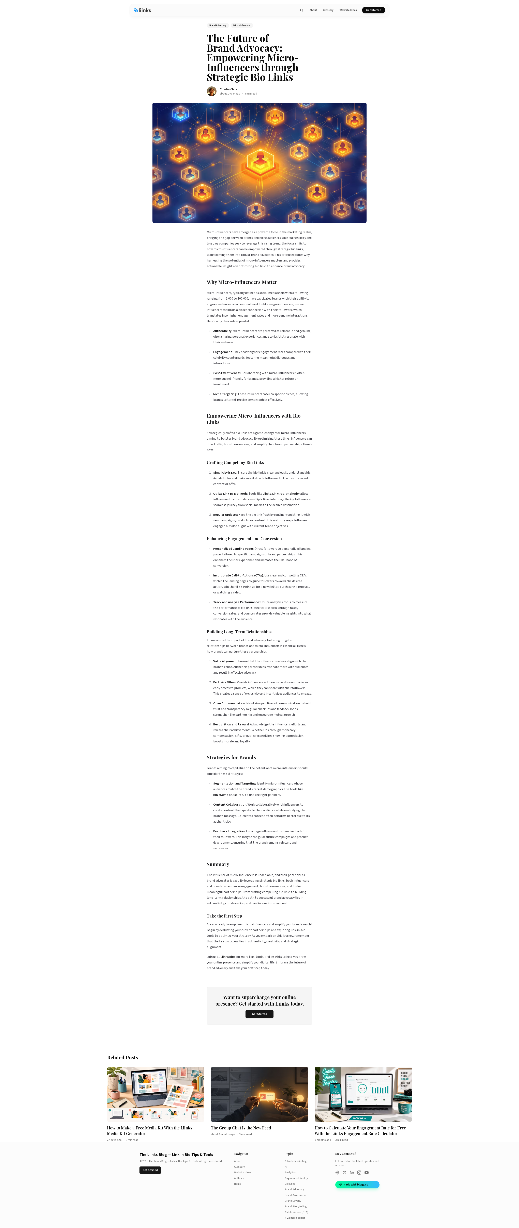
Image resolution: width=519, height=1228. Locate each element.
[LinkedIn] (352, 1173)
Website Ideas (348, 10)
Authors (239, 1178)
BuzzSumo (220, 795)
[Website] (337, 1173)
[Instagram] (359, 1173)
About (313, 10)
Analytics (290, 1173)
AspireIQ (238, 795)
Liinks (267, 493)
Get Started (373, 10)
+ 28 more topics (295, 1218)
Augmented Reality (296, 1178)
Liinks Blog (228, 957)
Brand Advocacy (295, 1190)
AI (286, 1167)
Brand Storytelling (296, 1207)
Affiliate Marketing (296, 1161)
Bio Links (290, 1184)
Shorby (295, 493)
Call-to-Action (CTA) (296, 1212)
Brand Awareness (295, 1195)
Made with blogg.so (355, 1185)
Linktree (278, 493)
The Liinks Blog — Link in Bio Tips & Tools (176, 1155)
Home (237, 1184)
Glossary (328, 10)
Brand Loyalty (293, 1201)
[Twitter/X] (345, 1173)
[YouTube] (367, 1173)
